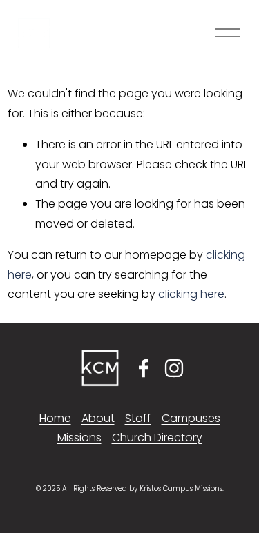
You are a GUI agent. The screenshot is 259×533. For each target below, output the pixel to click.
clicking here (191, 294)
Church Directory (157, 437)
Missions (79, 437)
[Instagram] (174, 368)
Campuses (191, 418)
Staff (138, 418)
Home (55, 418)
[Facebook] (143, 368)
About (98, 418)
